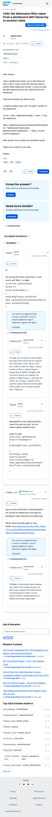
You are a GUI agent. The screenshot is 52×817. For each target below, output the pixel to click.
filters (6, 162)
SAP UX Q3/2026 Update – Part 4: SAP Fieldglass (24, 683)
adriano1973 (16, 36)
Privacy (13, 791)
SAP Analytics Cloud (10, 54)
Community (17, 3)
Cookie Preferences (13, 811)
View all (6, 771)
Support (39, 805)
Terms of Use (39, 791)
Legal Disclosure (39, 798)
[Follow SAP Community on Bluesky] (24, 784)
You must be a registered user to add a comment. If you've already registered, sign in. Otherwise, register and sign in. (24, 318)
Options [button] (47, 25)
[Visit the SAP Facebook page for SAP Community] (19, 784)
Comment (43, 172)
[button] (32, 44)
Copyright (13, 798)
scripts (18, 162)
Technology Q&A (10, 9)
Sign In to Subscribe (35, 25)
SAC (11, 162)
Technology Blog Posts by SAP (18, 667)
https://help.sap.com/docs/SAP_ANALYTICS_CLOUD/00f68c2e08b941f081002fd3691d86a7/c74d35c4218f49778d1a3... (25, 529)
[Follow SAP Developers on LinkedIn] (32, 784)
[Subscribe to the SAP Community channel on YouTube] (28, 784)
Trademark (13, 805)
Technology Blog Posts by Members (20, 656)
